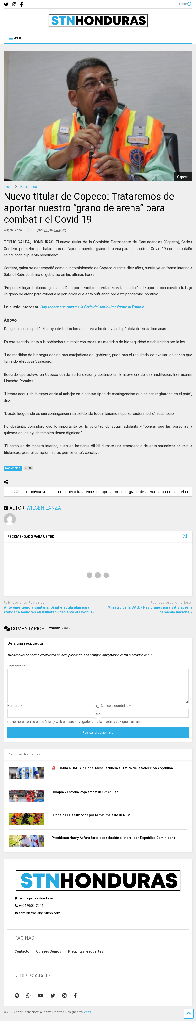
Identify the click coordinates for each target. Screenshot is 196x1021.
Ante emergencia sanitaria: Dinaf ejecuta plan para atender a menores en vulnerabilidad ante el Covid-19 (49, 609)
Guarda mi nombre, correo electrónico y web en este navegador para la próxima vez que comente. (75, 716)
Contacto (22, 951)
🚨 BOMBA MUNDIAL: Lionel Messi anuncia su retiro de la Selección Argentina (112, 768)
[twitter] (6, 4)
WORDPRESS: (59, 628)
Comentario (17, 666)
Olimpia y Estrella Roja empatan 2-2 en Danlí (86, 792)
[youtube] (40, 996)
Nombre (14, 706)
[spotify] (17, 996)
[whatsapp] (28, 996)
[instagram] (14, 4)
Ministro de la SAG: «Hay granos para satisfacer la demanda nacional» (150, 609)
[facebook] (21, 4)
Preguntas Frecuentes (85, 951)
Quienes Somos (48, 951)
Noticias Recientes (25, 754)
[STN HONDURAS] (98, 25)
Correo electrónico (116, 706)
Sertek (86, 1012)
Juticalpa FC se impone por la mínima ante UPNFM (91, 815)
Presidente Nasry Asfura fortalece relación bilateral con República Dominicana (113, 838)
